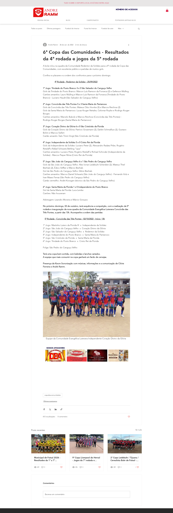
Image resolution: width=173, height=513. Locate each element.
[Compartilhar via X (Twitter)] (50, 409)
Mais (119, 28)
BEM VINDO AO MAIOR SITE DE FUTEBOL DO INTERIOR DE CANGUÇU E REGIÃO (91, 3)
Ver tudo (138, 430)
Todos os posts (36, 28)
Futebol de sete (107, 28)
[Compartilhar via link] (61, 409)
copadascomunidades (52, 395)
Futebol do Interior (72, 28)
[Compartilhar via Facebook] (44, 409)
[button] (167, 10)
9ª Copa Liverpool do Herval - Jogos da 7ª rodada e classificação (86, 459)
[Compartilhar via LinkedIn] (55, 409)
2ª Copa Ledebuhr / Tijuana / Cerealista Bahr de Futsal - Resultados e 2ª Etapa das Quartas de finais (125, 459)
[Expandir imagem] (86, 304)
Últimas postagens (53, 28)
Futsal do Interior (90, 28)
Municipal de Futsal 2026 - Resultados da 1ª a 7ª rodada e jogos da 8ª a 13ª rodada (47, 459)
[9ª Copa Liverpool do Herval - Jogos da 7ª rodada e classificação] (87, 443)
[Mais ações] (128, 44)
